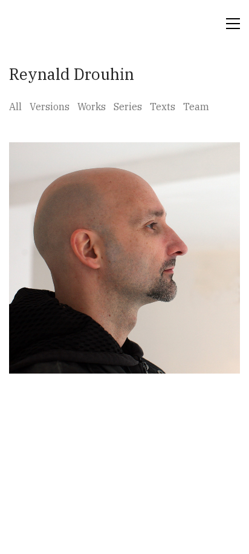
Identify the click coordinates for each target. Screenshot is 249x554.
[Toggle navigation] (233, 23)
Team (196, 107)
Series (128, 107)
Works (91, 107)
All (15, 107)
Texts (162, 107)
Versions (50, 107)
